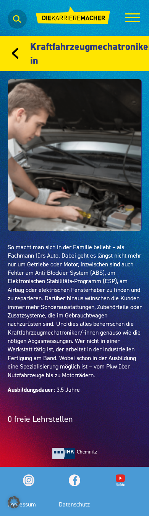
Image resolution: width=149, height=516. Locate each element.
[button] (14, 502)
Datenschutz (74, 504)
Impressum (22, 504)
